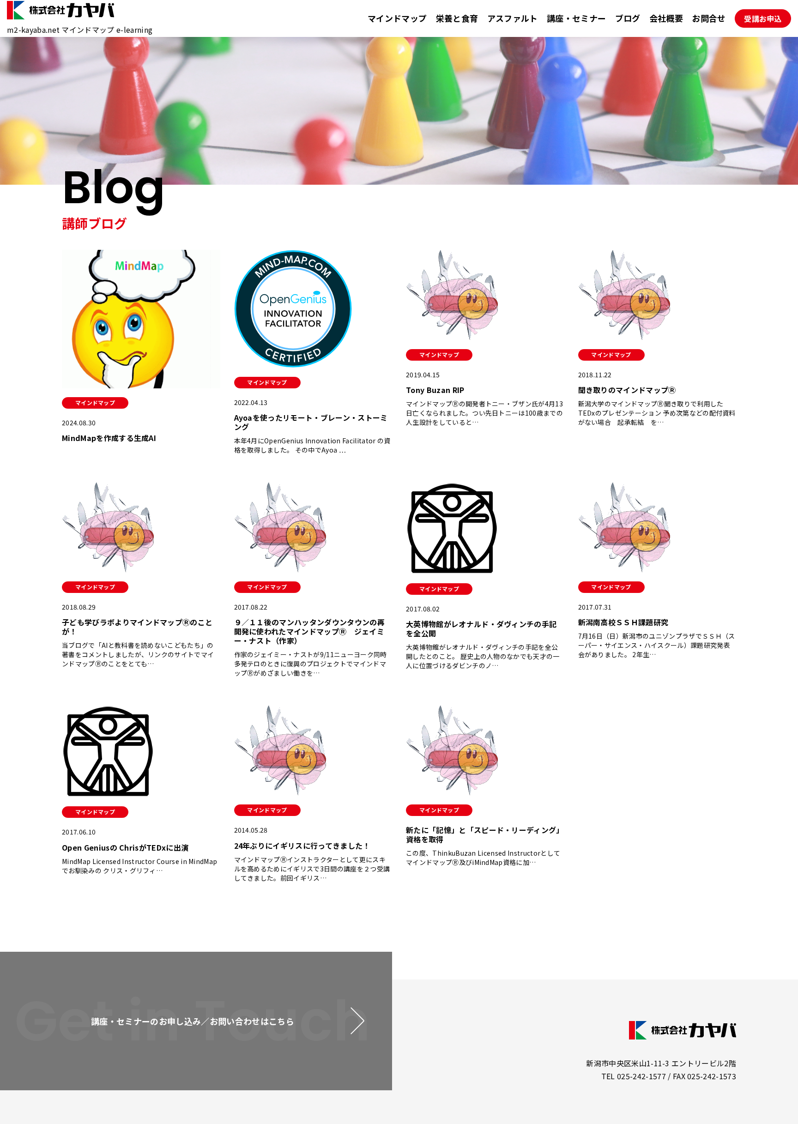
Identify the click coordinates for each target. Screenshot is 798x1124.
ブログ (628, 18)
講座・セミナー (576, 18)
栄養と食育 (457, 18)
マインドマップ (397, 18)
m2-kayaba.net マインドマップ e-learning (79, 29)
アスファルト (512, 18)
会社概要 (666, 18)
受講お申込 (763, 18)
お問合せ (708, 18)
